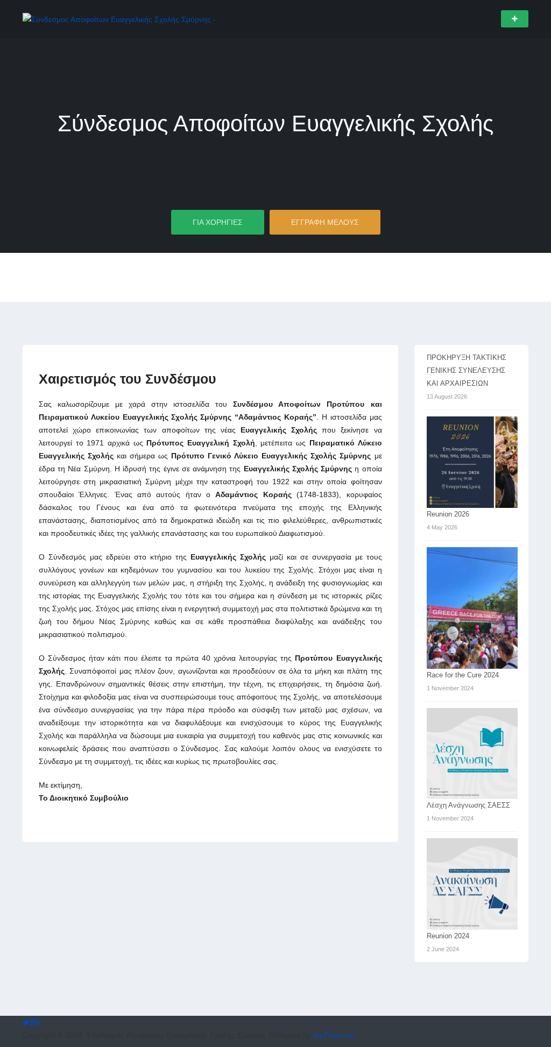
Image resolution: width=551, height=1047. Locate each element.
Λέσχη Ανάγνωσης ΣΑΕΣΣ (468, 805)
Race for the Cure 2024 (463, 675)
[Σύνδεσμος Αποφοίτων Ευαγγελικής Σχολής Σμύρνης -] (119, 18)
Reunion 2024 (448, 936)
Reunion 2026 (448, 514)
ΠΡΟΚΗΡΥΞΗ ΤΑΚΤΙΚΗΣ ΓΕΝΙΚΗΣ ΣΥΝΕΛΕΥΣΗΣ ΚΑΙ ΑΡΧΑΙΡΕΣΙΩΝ (466, 370)
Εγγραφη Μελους (325, 222)
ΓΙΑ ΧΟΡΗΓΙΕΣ (218, 222)
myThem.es (333, 1035)
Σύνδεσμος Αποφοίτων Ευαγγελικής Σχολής (275, 123)
